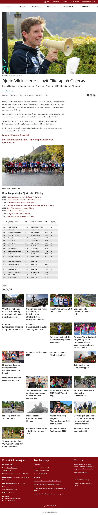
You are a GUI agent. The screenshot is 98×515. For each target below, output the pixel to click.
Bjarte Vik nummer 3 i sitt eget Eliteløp (20, 208)
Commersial (54, 494)
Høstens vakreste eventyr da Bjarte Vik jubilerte (24, 197)
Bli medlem (37, 464)
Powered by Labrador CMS (49, 512)
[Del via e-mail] (94, 95)
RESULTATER (51, 7)
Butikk (64, 2)
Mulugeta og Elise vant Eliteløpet (18, 214)
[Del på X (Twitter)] (91, 95)
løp (4, 285)
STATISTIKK (84, 7)
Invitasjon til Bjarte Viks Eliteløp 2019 (15, 135)
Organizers (61, 494)
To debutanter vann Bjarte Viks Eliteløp (20, 203)
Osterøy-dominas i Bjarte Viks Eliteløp (20, 216)
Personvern (77, 476)
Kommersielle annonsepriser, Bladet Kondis (47, 481)
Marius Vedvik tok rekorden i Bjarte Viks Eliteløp (24, 200)
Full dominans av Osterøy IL (17, 211)
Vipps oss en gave (88, 2)
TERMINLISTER (68, 7)
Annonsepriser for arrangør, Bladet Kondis (47, 484)
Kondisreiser (74, 2)
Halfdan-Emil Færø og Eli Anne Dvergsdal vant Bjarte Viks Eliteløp (30, 205)
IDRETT (9, 7)
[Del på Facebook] (88, 95)
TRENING (22, 7)
